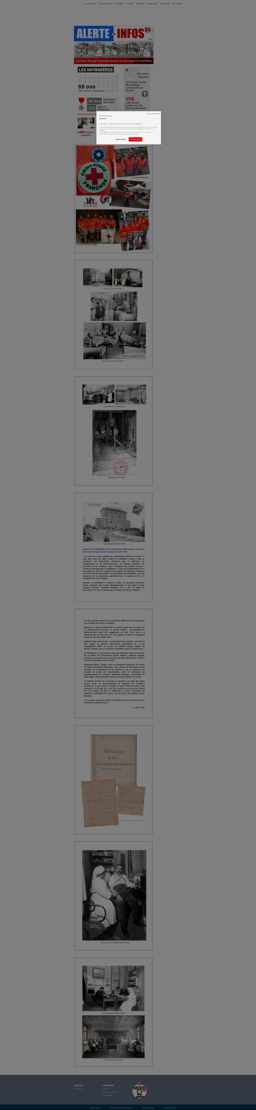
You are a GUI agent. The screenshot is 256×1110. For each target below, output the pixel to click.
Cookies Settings (121, 139)
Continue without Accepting (153, 113)
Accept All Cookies (135, 139)
